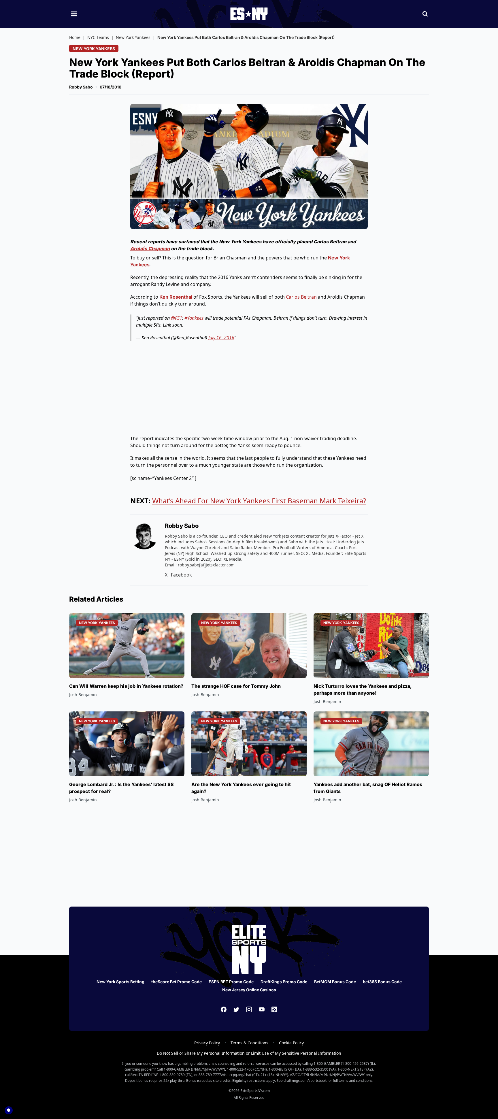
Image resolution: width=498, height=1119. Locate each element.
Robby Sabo (81, 86)
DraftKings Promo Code (284, 981)
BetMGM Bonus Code (335, 981)
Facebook (181, 575)
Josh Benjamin (83, 694)
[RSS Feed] (274, 1009)
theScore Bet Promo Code (176, 981)
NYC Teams (98, 37)
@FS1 (176, 318)
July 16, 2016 (221, 337)
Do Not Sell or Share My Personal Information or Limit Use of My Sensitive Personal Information (249, 1053)
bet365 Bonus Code (382, 981)
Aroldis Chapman (150, 248)
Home (74, 37)
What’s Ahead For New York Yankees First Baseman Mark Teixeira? (259, 500)
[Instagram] (249, 1009)
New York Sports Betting (120, 981)
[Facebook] (224, 1009)
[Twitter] (236, 1009)
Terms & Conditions (249, 1042)
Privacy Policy (207, 1042)
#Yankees (193, 318)
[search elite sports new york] (425, 14)
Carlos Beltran (301, 297)
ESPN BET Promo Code (231, 981)
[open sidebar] (74, 14)
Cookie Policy (291, 1042)
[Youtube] (262, 1009)
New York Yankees (133, 37)
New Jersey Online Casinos (249, 989)
